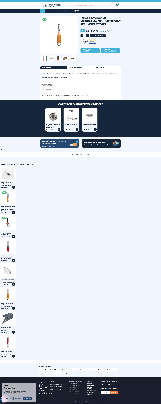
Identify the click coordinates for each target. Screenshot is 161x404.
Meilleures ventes (110, 369)
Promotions (83, 369)
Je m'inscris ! (114, 392)
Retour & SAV (57, 369)
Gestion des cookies (100, 401)
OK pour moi (27, 398)
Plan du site (57, 373)
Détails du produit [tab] (76, 67)
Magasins (67, 373)
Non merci (8, 398)
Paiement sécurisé (70, 369)
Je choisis (18, 398)
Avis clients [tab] (100, 67)
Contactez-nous (45, 373)
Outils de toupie (73, 389)
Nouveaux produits (95, 369)
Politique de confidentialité (89, 401)
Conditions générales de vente (77, 401)
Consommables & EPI (74, 385)
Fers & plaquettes (74, 391)
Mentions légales (45, 369)
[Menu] (42, 11)
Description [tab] (46, 67)
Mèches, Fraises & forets (75, 381)
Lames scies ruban (73, 393)
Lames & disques (73, 383)
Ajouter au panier (98, 35)
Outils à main (72, 387)
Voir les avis (92, 43)
